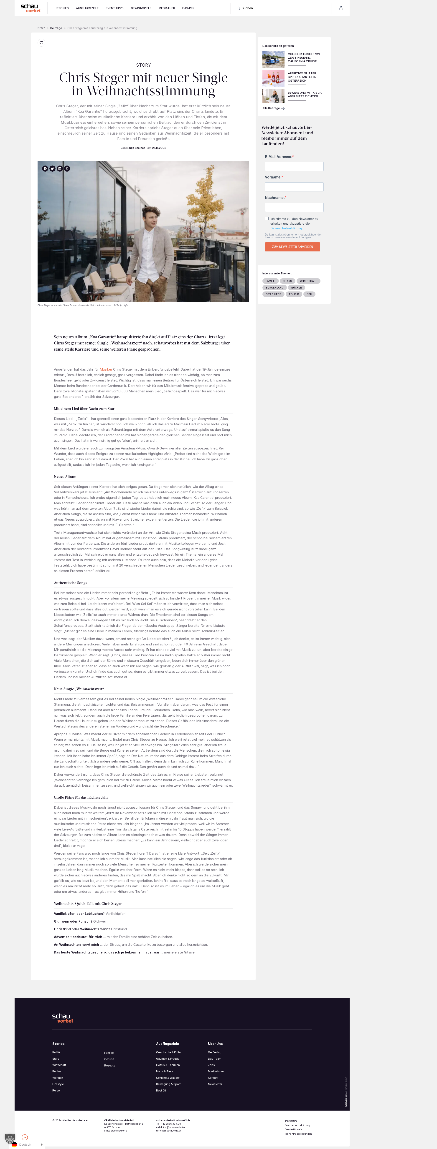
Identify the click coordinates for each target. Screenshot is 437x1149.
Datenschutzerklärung (286, 228)
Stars (55, 1058)
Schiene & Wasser (168, 1077)
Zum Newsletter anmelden (292, 247)
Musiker (106, 369)
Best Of (161, 1090)
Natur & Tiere (164, 1071)
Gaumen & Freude (167, 1058)
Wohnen (57, 1077)
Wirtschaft (59, 1065)
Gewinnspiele (141, 8)
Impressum (291, 1120)
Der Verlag (214, 1052)
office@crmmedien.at (116, 1130)
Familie (109, 1052)
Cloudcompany (346, 1100)
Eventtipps (115, 8)
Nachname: (275, 198)
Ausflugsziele (87, 8)
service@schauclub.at (168, 1130)
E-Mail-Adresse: (278, 157)
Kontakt (213, 1077)
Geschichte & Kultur (169, 1052)
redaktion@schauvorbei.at (170, 1127)
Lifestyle (58, 1084)
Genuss (109, 1059)
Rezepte (109, 1065)
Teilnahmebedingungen (298, 1133)
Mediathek (167, 8)
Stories (62, 8)
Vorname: (273, 177)
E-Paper (188, 8)
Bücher (56, 1071)
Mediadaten (216, 1071)
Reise (56, 1090)
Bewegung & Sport (168, 1084)
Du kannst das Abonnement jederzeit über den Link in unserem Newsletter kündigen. (293, 236)
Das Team (214, 1058)
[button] (56, 28)
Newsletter (215, 1084)
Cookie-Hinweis (293, 1129)
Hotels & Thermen (168, 1065)
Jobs (211, 1065)
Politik (56, 1052)
